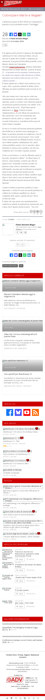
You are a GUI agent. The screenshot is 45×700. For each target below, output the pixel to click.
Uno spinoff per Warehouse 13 (18, 374)
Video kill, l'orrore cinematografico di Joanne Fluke (20, 335)
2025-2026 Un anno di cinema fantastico (18, 515)
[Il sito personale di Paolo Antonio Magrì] (25, 232)
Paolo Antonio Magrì (19, 38)
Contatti (22, 657)
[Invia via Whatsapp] (24, 34)
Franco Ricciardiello (35, 9)
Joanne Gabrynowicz (17, 67)
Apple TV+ (24, 9)
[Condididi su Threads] (20, 34)
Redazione (35, 655)
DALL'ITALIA (18, 549)
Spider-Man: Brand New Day (10, 9)
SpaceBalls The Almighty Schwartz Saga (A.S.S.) (20, 628)
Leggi (21, 559)
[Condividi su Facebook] (11, 34)
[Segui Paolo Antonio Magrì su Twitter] (21, 232)
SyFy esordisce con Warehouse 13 (16, 454)
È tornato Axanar (22, 590)
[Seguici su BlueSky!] (18, 412)
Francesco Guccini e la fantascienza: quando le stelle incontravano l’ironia (27, 554)
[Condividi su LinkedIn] (29, 34)
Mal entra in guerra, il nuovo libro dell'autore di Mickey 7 (21, 492)
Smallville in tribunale (11, 473)
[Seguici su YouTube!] (27, 412)
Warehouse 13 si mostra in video (16, 463)
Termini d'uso (11, 655)
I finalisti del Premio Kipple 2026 (28, 577)
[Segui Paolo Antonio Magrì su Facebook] (17, 232)
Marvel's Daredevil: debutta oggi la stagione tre (19, 295)
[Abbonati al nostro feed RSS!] (35, 412)
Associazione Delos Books (21, 669)
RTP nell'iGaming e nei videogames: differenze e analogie (21, 504)
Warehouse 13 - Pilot (11, 441)
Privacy (20, 655)
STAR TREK (18, 588)
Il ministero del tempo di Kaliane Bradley (28, 565)
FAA (16, 110)
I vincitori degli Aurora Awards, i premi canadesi (21, 537)
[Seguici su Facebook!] (10, 412)
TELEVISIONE (10, 288)
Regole (27, 655)
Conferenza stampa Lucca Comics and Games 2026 (22, 641)
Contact (11, 219)
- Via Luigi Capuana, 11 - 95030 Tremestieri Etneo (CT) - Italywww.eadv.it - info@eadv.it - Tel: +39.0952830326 (24, 683)
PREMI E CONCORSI (21, 575)
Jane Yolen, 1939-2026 (24, 603)
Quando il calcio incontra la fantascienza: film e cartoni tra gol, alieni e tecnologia (21, 526)
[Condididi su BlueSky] (15, 34)
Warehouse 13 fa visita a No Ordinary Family (20, 432)
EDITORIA (9, 328)
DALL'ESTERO (19, 601)
